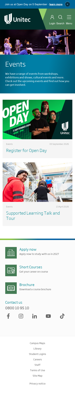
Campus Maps (37, 343)
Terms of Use (37, 370)
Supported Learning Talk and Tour (33, 215)
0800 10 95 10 (17, 308)
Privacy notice (37, 383)
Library (37, 348)
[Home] (17, 19)
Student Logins (37, 354)
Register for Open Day (26, 150)
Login (52, 23)
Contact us (13, 302)
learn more (55, 4)
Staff (37, 364)
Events (9, 144)
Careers (37, 359)
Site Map (37, 375)
